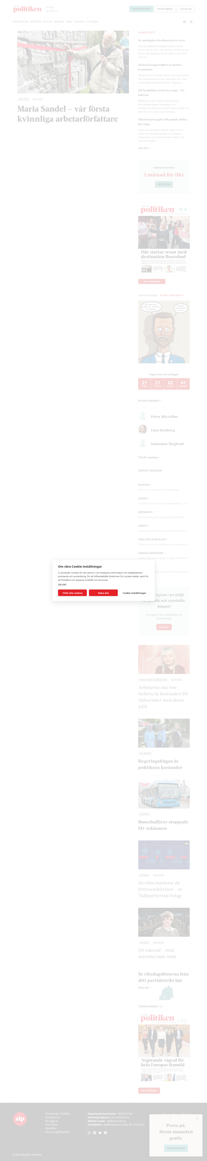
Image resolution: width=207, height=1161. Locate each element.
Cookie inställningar (134, 592)
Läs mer (62, 584)
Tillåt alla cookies (72, 592)
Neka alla (103, 592)
